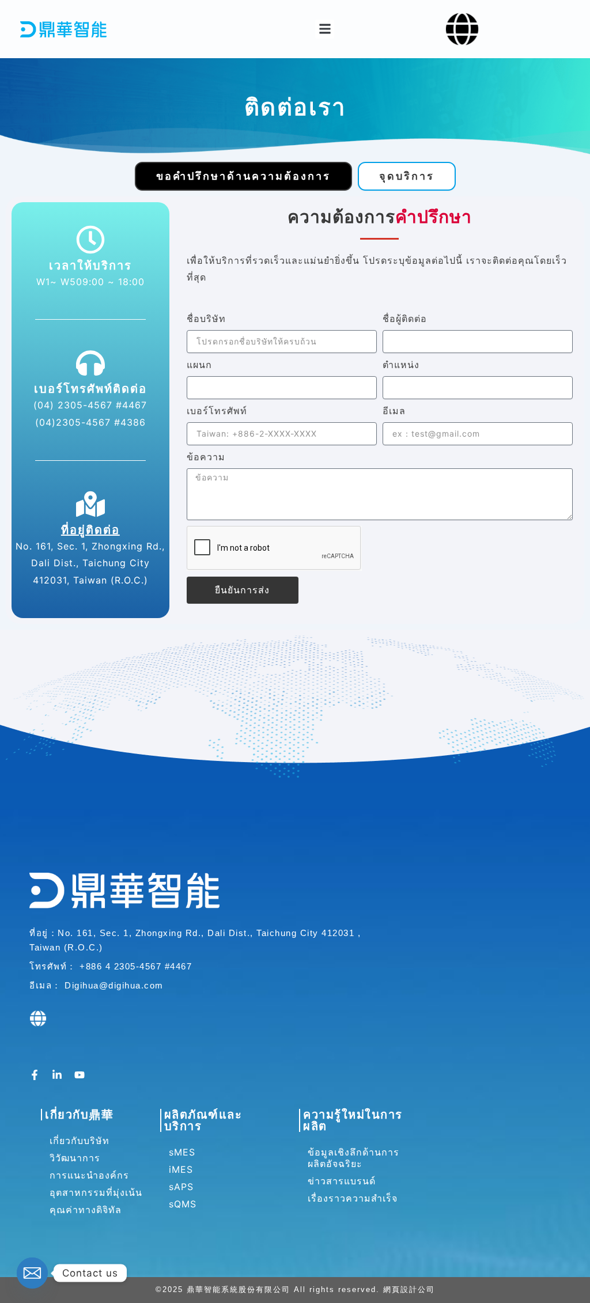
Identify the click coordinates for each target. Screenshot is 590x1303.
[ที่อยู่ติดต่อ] (90, 504)
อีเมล (394, 410)
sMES (182, 1152)
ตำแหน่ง (401, 364)
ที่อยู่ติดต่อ (90, 530)
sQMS (182, 1204)
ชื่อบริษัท (206, 318)
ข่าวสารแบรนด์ (342, 1181)
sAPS (181, 1186)
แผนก (199, 364)
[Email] (32, 1273)
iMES (181, 1169)
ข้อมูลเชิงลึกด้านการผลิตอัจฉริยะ (353, 1157)
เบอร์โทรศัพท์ (217, 410)
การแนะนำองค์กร (89, 1175)
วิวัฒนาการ (75, 1158)
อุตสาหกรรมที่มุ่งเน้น (96, 1192)
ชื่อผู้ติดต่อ (405, 318)
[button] (324, 29)
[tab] (243, 176)
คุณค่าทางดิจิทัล (86, 1209)
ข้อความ (206, 457)
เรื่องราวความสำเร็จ (353, 1198)
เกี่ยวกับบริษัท (79, 1140)
